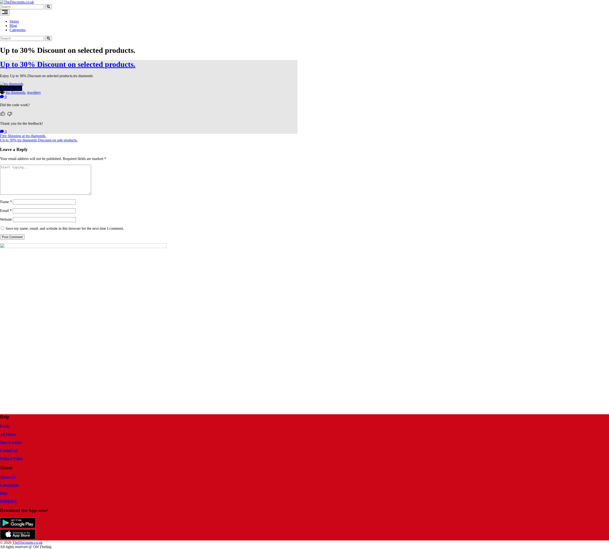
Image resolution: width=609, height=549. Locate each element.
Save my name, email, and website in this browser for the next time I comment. (65, 228)
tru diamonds (15, 92)
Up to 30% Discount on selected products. (67, 64)
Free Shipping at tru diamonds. (23, 136)
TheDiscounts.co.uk (27, 542)
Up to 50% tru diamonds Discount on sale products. (39, 140)
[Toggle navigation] (5, 12)
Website (6, 219)
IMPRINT (8, 501)
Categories (17, 30)
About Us (7, 477)
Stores (14, 21)
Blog (13, 26)
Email (6, 211)
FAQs (4, 426)
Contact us (8, 450)
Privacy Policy (11, 458)
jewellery (34, 92)
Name (6, 202)
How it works (11, 442)
